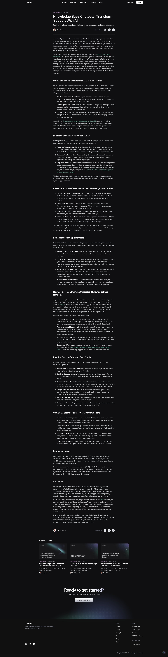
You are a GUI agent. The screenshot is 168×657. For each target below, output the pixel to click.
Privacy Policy (136, 629)
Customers (93, 2)
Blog (117, 639)
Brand (117, 642)
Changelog (119, 632)
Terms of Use (136, 626)
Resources (83, 2)
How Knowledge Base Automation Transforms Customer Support (51, 565)
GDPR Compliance (137, 636)
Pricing (101, 2)
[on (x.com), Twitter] (105, 29)
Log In (139, 2)
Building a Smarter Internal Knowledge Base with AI (83, 565)
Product (64, 2)
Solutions (118, 626)
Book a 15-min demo (84, 600)
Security (134, 632)
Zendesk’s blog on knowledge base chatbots (78, 121)
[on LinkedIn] (113, 29)
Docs (117, 636)
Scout (61, 305)
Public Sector (136, 644)
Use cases (73, 2)
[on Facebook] (109, 29)
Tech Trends (56, 12)
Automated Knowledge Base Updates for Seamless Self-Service (114, 565)
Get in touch (130, 2)
